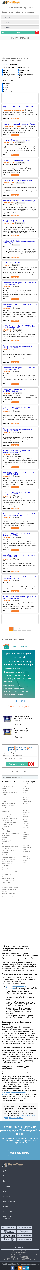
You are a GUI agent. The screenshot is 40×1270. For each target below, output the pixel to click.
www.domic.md (20, 646)
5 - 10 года (6, 89)
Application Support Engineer (12, 755)
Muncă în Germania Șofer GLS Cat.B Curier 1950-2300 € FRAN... (19, 556)
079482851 (21, 701)
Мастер (21, 78)
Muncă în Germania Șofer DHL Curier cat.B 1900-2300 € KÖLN (19, 473)
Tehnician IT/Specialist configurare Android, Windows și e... (19, 241)
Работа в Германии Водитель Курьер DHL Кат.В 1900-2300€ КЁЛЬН (19, 514)
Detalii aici (18, 724)
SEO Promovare (8, 1211)
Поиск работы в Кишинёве (9, 1217)
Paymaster (6, 245)
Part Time (6, 70)
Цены (5, 1191)
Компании (6, 1186)
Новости (6, 1181)
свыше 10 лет (7, 91)
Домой (5, 1171)
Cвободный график (9, 74)
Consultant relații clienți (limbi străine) (17, 180)
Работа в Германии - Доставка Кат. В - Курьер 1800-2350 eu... (18, 534)
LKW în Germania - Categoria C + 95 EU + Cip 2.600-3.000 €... (19, 390)
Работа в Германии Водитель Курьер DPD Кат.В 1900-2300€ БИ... (19, 597)
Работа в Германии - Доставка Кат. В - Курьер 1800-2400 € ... (18, 493)
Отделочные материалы (13, 672)
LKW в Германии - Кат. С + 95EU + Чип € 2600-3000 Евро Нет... (19, 326)
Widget (5, 1206)
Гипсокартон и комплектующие (16, 675)
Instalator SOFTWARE (11, 263)
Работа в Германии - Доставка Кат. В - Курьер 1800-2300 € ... (18, 408)
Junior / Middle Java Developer (13, 758)
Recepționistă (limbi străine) (13, 221)
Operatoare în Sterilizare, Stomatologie (17, 140)
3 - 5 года (6, 87)
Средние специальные (26, 74)
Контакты (6, 1196)
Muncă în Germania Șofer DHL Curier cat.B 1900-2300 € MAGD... (19, 283)
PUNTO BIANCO (8, 142)
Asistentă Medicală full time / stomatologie (19, 200)
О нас (5, 1176)
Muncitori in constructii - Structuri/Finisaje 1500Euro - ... (19, 107)
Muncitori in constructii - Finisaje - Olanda (19, 124)
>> (29, 629)
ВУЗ (20, 76)
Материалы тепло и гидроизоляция (18, 692)
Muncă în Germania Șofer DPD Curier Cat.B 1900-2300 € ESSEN (19, 368)
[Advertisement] (20, 47)
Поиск (19, 32)
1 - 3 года (6, 85)
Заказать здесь (19, 706)
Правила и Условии (10, 1201)
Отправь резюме (17, 764)
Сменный (6, 76)
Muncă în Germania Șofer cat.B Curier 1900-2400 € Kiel (20, 305)
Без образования (24, 70)
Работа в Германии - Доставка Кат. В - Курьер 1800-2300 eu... (18, 346)
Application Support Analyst (12, 753)
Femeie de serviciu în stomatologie (16, 160)
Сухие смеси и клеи (11, 669)
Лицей (21, 72)
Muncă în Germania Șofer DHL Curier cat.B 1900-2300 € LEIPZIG (19, 577)
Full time (6, 72)
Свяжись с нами (19, 1153)
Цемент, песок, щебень (13, 695)
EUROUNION (7, 286)
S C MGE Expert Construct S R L (13, 110)
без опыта (6, 83)
